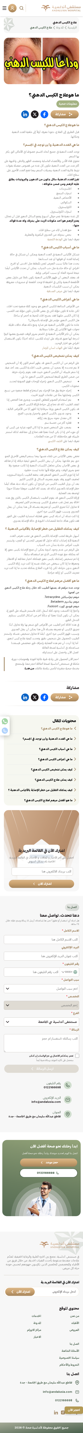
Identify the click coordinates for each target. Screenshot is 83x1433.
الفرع (75, 1013)
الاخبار (37, 1337)
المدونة (37, 1323)
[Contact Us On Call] (5, 731)
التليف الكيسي (55, 441)
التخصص (72, 996)
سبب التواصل (70, 980)
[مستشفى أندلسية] (61, 8)
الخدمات (36, 1316)
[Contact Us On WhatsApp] (5, 721)
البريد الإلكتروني (70, 947)
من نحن (74, 1316)
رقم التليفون (71, 964)
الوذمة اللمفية (54, 239)
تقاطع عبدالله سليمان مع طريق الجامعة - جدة (34, 1116)
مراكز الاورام (34, 1330)
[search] (22, 8)
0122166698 (52, 1087)
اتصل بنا (74, 1344)
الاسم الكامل (70, 930)
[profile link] (63, 1412)
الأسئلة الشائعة (70, 1351)
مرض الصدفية (54, 291)
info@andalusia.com (46, 1102)
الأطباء (75, 1323)
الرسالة (74, 1030)
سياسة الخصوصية (69, 1358)
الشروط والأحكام (69, 1365)
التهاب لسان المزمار (52, 348)
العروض (74, 1330)
